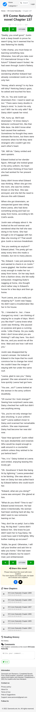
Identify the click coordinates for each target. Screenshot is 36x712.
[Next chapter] (30, 29)
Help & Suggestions (8, 695)
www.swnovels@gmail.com (17, 697)
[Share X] (20, 582)
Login (33, 4)
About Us (4, 689)
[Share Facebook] (16, 582)
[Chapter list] (13, 29)
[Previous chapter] (5, 29)
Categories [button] (12, 6)
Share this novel (19, 568)
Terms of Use (5, 692)
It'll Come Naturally (14, 11)
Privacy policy (6, 687)
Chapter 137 (27, 11)
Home (10, 2)
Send (6, 662)
